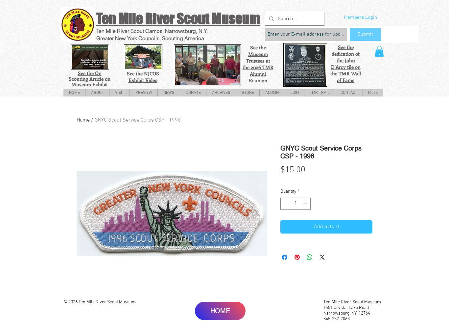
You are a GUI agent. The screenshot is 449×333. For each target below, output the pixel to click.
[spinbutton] (295, 203)
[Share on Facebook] (285, 257)
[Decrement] (285, 203)
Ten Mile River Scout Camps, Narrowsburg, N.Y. (152, 31)
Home (83, 120)
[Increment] (305, 203)
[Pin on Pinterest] (297, 257)
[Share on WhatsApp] (310, 257)
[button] (379, 51)
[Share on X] (322, 257)
